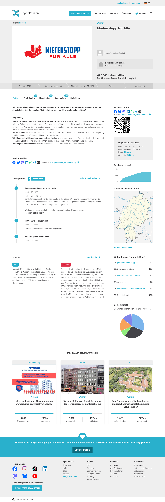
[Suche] (151, 13)
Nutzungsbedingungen (143, 468)
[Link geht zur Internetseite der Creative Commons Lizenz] (13, 499)
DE (148, 3)
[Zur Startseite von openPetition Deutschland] (25, 13)
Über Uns (126, 13)
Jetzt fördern (82, 450)
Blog (65, 471)
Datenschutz (139, 471)
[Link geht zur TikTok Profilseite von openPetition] (34, 469)
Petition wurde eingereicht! (36, 221)
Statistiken (75, 98)
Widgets (90, 468)
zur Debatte (92, 257)
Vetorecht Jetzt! (93, 479)
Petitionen (100, 13)
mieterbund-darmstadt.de (128, 275)
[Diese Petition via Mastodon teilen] (22, 162)
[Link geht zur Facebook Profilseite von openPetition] (14, 469)
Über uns (67, 465)
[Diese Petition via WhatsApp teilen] (30, 162)
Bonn (131, 362)
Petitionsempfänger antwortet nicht (40, 188)
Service (114, 13)
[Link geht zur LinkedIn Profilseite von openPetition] (45, 469)
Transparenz (139, 465)
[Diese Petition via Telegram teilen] (34, 162)
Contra (65, 264)
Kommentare (60, 97)
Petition (15, 98)
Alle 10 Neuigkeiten (89, 178)
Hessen (22, 23)
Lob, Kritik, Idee (70, 476)
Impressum (138, 474)
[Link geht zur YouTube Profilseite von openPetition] (34, 476)
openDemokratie (94, 471)
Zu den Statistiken (122, 247)
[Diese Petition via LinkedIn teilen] (26, 162)
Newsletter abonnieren (27, 488)
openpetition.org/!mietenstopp (63, 162)
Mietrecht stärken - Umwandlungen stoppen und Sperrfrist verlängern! (34, 402)
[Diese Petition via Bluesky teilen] (18, 162)
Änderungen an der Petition (37, 237)
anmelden (136, 3)
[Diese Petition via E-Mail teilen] (38, 162)
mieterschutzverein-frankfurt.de (131, 288)
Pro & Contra (29, 97)
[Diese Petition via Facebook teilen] (13, 162)
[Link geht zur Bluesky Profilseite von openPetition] (24, 476)
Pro (15, 264)
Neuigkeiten (44, 97)
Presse (66, 474)
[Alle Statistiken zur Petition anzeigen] (133, 242)
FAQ (88, 465)
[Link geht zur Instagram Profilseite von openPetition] (24, 469)
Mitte (82, 362)
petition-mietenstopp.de (127, 262)
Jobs (65, 468)
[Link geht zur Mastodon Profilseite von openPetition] (14, 476)
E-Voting (90, 476)
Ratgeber (114, 465)
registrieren (122, 3)
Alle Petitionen (116, 468)
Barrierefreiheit (140, 476)
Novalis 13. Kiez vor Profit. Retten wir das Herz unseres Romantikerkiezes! (82, 402)
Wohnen (100, 23)
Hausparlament (93, 474)
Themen (113, 474)
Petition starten (80, 13)
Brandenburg (34, 362)
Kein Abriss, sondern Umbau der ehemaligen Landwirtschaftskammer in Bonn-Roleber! (131, 404)
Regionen (114, 476)
